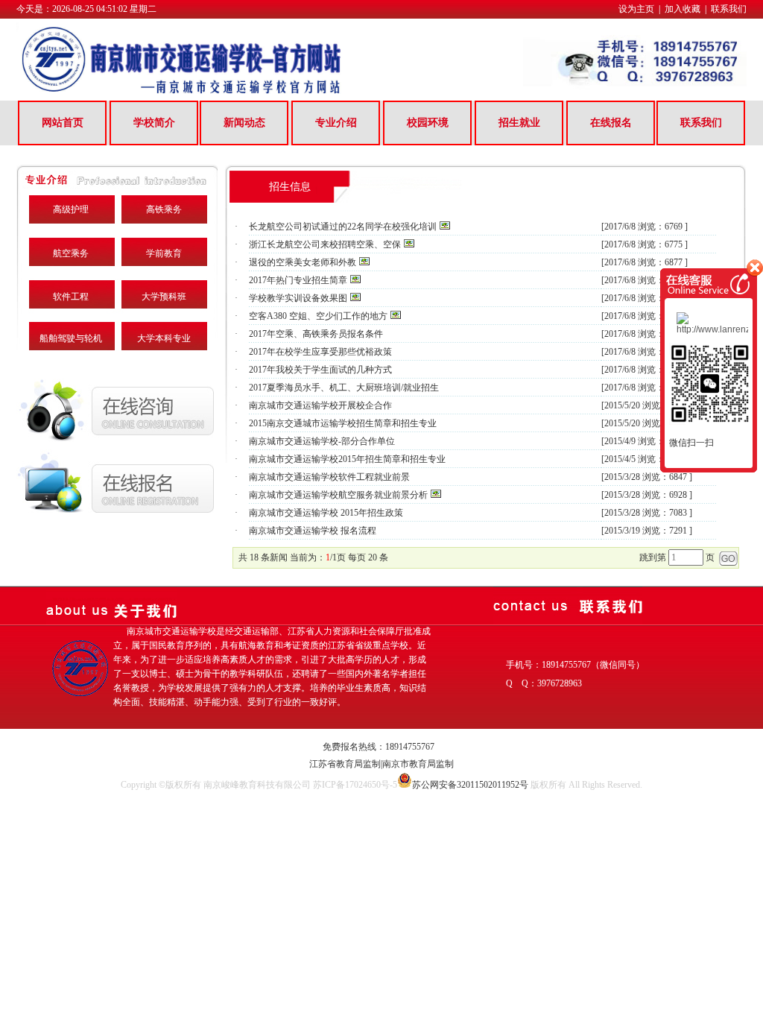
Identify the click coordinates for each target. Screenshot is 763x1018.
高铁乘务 (164, 209)
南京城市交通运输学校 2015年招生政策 (326, 513)
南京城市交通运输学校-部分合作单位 (322, 441)
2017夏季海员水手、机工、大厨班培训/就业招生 (344, 387)
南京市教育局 (409, 764)
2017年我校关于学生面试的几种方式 (320, 369)
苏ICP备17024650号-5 (355, 785)
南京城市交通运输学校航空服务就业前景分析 (338, 495)
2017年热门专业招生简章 (298, 280)
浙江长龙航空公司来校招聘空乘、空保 (325, 244)
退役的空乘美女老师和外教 (302, 262)
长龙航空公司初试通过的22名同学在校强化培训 (343, 226)
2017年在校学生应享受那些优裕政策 (320, 352)
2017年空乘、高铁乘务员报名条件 (316, 334)
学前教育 (164, 253)
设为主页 (636, 9)
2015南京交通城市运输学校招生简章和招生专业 (343, 423)
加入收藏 (682, 9)
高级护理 (71, 209)
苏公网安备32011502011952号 (470, 785)
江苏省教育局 (336, 764)
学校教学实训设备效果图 (298, 298)
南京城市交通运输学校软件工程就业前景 (329, 477)
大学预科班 (164, 296)
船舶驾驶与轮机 (70, 338)
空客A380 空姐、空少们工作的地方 (318, 316)
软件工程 (71, 296)
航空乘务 (71, 253)
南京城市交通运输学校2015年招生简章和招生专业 (347, 459)
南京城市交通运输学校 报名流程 (312, 530)
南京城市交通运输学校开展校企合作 (320, 405)
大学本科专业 (164, 338)
